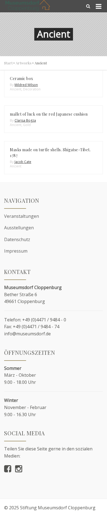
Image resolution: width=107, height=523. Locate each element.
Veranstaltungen (21, 216)
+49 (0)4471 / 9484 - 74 (36, 327)
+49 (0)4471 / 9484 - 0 (44, 320)
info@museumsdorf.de (27, 334)
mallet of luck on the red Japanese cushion (49, 114)
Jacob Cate (23, 161)
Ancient (15, 89)
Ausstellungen (19, 228)
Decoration (32, 89)
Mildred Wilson (26, 84)
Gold (27, 124)
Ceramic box (21, 78)
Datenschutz (17, 239)
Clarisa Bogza (25, 120)
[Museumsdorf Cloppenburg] (27, 5)
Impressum (15, 251)
